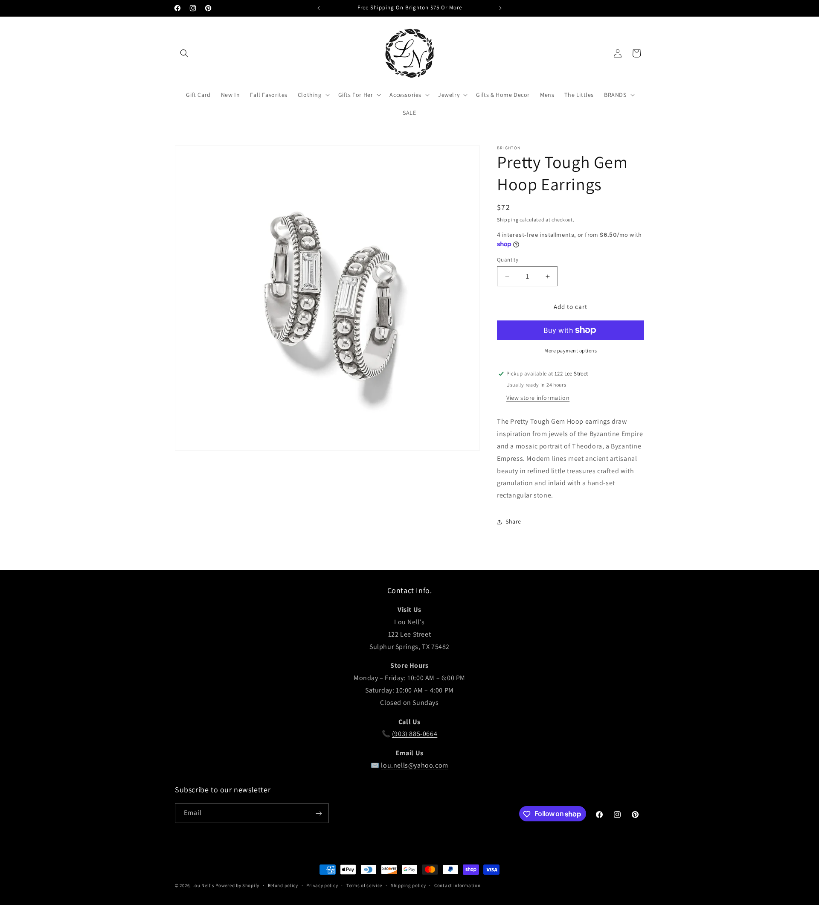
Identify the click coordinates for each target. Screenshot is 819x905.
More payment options (570, 350)
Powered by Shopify (237, 885)
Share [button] (513, 521)
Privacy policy (322, 885)
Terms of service (364, 885)
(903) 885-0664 (414, 734)
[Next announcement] (500, 8)
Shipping (508, 219)
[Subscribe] (318, 813)
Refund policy (283, 885)
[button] (184, 53)
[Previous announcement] (318, 8)
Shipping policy (408, 885)
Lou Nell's (203, 885)
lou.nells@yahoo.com (414, 765)
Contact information (457, 885)
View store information (537, 398)
